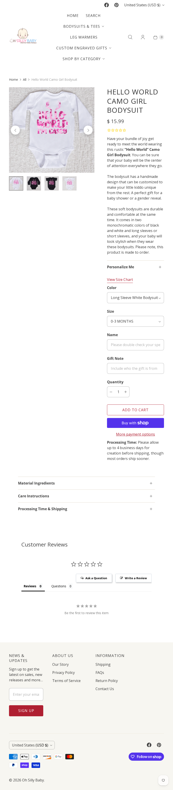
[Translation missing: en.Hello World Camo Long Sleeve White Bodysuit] (16, 183)
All (24, 79)
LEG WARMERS (84, 37)
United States (142, 4)
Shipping (103, 664)
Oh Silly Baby (33, 780)
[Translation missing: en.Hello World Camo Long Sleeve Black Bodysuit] (34, 183)
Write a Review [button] (136, 578)
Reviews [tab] (30, 586)
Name (112, 334)
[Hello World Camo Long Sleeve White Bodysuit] (51, 130)
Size (110, 311)
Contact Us (105, 688)
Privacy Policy (63, 672)
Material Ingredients (36, 483)
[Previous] (15, 130)
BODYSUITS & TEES (81, 26)
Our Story (60, 664)
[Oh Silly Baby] (23, 37)
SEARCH (93, 15)
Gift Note (115, 358)
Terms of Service (66, 680)
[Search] (130, 37)
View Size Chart (120, 280)
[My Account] (143, 37)
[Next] (88, 130)
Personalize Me (120, 266)
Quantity (115, 381)
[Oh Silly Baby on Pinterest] (116, 5)
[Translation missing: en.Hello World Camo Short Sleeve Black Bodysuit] (52, 183)
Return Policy (107, 680)
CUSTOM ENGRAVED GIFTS (81, 48)
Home (13, 79)
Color (111, 287)
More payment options (135, 434)
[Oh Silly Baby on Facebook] (107, 5)
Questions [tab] (58, 586)
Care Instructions (33, 496)
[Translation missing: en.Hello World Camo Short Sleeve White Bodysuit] (69, 183)
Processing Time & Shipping (42, 508)
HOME (73, 15)
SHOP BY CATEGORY (82, 58)
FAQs (100, 672)
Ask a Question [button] (96, 578)
